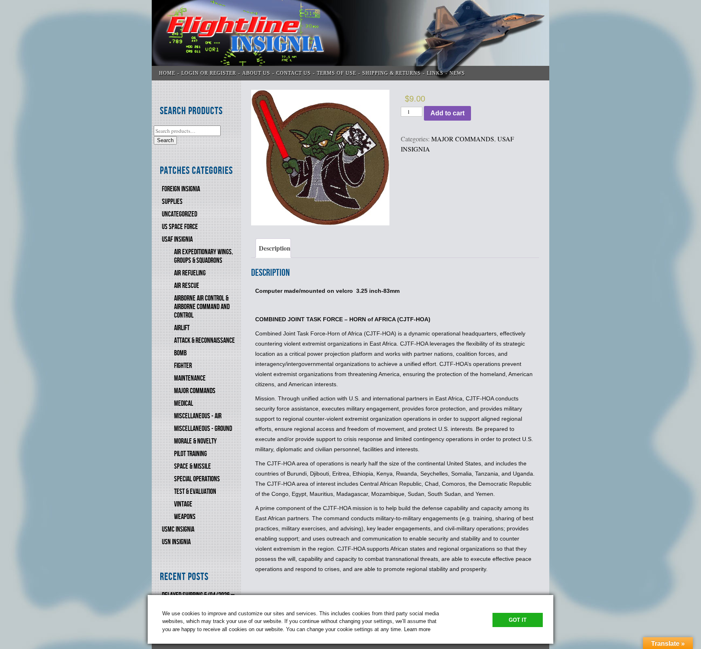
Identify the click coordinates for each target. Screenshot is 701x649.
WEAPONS (185, 517)
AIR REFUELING (190, 273)
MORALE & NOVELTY (195, 441)
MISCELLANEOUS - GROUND (203, 428)
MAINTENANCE (190, 378)
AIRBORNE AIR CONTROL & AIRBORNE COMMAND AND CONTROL (202, 307)
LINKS (435, 73)
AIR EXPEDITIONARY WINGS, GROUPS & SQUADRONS (203, 256)
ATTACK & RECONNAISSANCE (204, 340)
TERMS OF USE (336, 73)
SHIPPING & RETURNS (391, 73)
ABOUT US (256, 73)
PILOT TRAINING (190, 454)
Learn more (417, 629)
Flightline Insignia (350, 40)
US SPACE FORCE (180, 227)
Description (274, 248)
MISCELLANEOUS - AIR (197, 416)
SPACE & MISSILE (192, 466)
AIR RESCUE (186, 285)
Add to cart (447, 113)
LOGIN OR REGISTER (208, 73)
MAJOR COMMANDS (194, 391)
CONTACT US (293, 73)
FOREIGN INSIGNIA (181, 189)
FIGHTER (183, 365)
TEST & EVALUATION (195, 491)
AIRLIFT (181, 328)
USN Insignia (176, 542)
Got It (518, 620)
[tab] (273, 248)
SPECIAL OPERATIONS (197, 479)
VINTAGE (183, 504)
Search (165, 140)
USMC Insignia (178, 529)
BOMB (180, 353)
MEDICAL (183, 403)
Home (167, 73)
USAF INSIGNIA (177, 239)
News (457, 73)
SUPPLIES (172, 201)
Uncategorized (179, 214)
